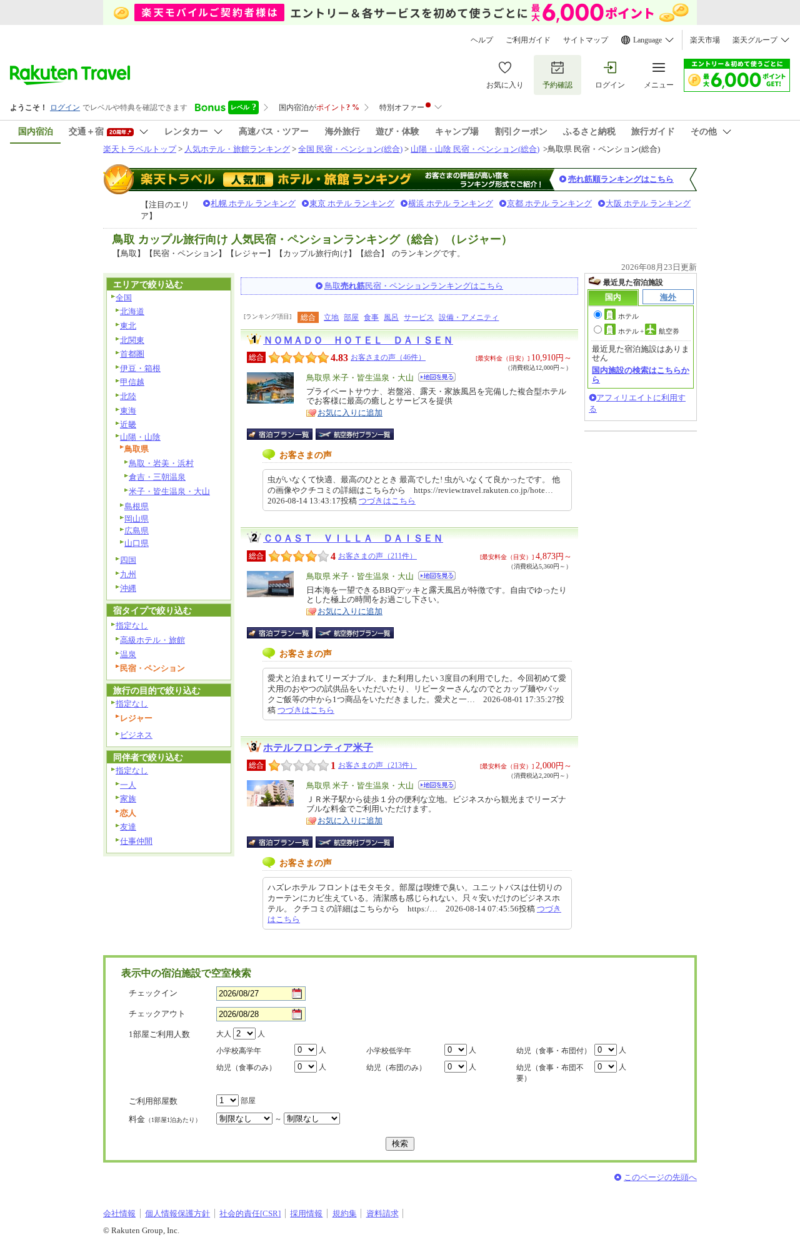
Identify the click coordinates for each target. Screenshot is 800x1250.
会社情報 (119, 1213)
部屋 (351, 317)
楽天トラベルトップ (139, 149)
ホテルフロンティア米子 (318, 747)
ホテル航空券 (648, 331)
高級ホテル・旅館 (152, 640)
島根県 (136, 506)
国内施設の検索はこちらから (640, 374)
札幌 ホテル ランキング (253, 203)
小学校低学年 (388, 1050)
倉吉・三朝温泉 (157, 477)
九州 (128, 574)
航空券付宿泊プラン (355, 434)
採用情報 (306, 1213)
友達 (128, 826)
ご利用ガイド (528, 40)
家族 (128, 798)
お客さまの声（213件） (377, 765)
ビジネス (136, 735)
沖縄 (128, 588)
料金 (165, 1119)
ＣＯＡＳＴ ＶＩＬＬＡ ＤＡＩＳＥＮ (353, 538)
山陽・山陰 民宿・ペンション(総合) (475, 149)
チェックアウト (157, 1013)
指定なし (132, 625)
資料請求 (382, 1213)
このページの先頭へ (660, 1177)
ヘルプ (482, 40)
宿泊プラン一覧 (286, 434)
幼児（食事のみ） (246, 1067)
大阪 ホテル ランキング (648, 203)
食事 (371, 317)
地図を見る (437, 377)
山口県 (136, 543)
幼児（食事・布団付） (553, 1050)
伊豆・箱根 (140, 368)
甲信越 (132, 382)
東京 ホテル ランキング (351, 203)
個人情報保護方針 (177, 1213)
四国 (128, 560)
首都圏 (132, 354)
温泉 (128, 654)
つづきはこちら (387, 500)
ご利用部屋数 (153, 1101)
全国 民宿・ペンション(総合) (350, 149)
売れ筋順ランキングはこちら (621, 179)
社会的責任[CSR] (250, 1213)
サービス (419, 317)
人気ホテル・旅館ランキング (237, 149)
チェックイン (153, 993)
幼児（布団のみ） (396, 1067)
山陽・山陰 (140, 437)
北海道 (132, 311)
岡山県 (136, 518)
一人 (128, 785)
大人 (223, 1033)
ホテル (628, 316)
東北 (128, 325)
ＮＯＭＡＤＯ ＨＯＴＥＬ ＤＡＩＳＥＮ (358, 340)
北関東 (132, 340)
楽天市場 (705, 40)
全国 (124, 297)
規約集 (344, 1213)
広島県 (136, 530)
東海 (128, 410)
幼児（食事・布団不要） (550, 1073)
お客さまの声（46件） (388, 357)
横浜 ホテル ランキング (450, 203)
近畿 (128, 424)
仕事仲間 (136, 841)
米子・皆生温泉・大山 (169, 491)
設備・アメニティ (469, 317)
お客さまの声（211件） (377, 556)
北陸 (128, 396)
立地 (331, 317)
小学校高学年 (238, 1050)
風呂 (391, 317)
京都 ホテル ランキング (549, 203)
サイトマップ (585, 40)
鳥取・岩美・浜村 (161, 463)
